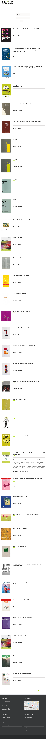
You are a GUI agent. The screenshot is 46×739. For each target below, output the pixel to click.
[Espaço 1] (6, 146)
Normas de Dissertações (28, 717)
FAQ (3, 722)
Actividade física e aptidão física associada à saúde (26, 514)
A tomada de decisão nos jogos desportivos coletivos (26, 381)
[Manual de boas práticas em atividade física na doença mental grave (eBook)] (6, 457)
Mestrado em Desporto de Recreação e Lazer (24, 103)
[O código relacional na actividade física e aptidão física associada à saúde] (6, 569)
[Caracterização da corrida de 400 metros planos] (6, 225)
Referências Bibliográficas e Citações (30, 720)
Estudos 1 (15, 179)
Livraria (4, 727)
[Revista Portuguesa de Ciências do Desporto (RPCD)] (6, 35)
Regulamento (27, 727)
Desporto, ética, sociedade (19, 546)
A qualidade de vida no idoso (20, 496)
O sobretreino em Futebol (19, 293)
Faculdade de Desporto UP (7, 717)
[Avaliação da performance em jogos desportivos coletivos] (6, 333)
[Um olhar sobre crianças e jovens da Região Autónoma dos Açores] (6, 587)
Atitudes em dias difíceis (19, 399)
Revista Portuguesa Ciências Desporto (9, 720)
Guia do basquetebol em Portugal (21, 275)
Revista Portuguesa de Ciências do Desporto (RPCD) (26, 28)
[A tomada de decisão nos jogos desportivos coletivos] (6, 387)
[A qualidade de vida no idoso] (6, 502)
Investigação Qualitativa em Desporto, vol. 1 (24, 345)
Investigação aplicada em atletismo (22, 673)
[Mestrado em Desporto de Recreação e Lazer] (6, 109)
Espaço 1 (15, 139)
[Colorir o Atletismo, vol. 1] (6, 244)
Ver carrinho (41, 10)
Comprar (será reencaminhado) (19, 471)
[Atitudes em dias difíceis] (6, 404)
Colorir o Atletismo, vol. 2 (19, 635)
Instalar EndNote (27, 725)
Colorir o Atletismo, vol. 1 (19, 237)
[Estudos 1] (6, 186)
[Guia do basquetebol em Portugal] (6, 281)
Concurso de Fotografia (6, 725)
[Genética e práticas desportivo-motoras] (6, 263)
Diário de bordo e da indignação (21, 435)
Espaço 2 (15, 159)
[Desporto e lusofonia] (6, 661)
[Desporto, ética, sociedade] (6, 551)
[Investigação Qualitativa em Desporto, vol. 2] (6, 369)
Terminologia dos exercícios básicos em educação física (27, 121)
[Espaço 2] (6, 166)
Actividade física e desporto (20, 528)
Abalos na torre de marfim (19, 417)
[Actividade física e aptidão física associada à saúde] (6, 517)
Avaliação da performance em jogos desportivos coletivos (27, 327)
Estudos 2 (15, 199)
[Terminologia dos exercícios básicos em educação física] (6, 127)
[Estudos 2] (6, 206)
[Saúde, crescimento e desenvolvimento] (6, 316)
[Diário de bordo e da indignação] (6, 440)
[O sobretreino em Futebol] (6, 299)
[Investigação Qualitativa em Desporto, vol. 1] (6, 351)
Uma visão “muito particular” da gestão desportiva (26, 599)
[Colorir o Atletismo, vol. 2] (6, 642)
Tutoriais (26, 730)
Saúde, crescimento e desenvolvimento (23, 311)
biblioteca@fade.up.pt (7, 706)
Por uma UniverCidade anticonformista (23, 617)
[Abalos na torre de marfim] (6, 422)
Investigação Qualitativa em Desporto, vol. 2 (24, 363)
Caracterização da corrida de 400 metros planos (25, 219)
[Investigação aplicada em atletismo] (6, 679)
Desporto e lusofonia (18, 655)
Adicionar (15, 35)
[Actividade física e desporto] (6, 534)
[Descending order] (29, 14)
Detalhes (20, 35)
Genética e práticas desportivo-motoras (23, 257)
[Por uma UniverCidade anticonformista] (6, 623)
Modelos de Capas (28, 722)
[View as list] (24, 21)
